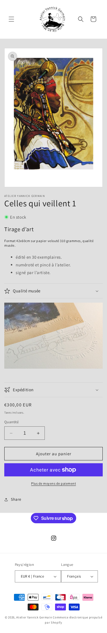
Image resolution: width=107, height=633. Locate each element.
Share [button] (16, 499)
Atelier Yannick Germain (34, 617)
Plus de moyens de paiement (53, 483)
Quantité (11, 422)
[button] (11, 19)
